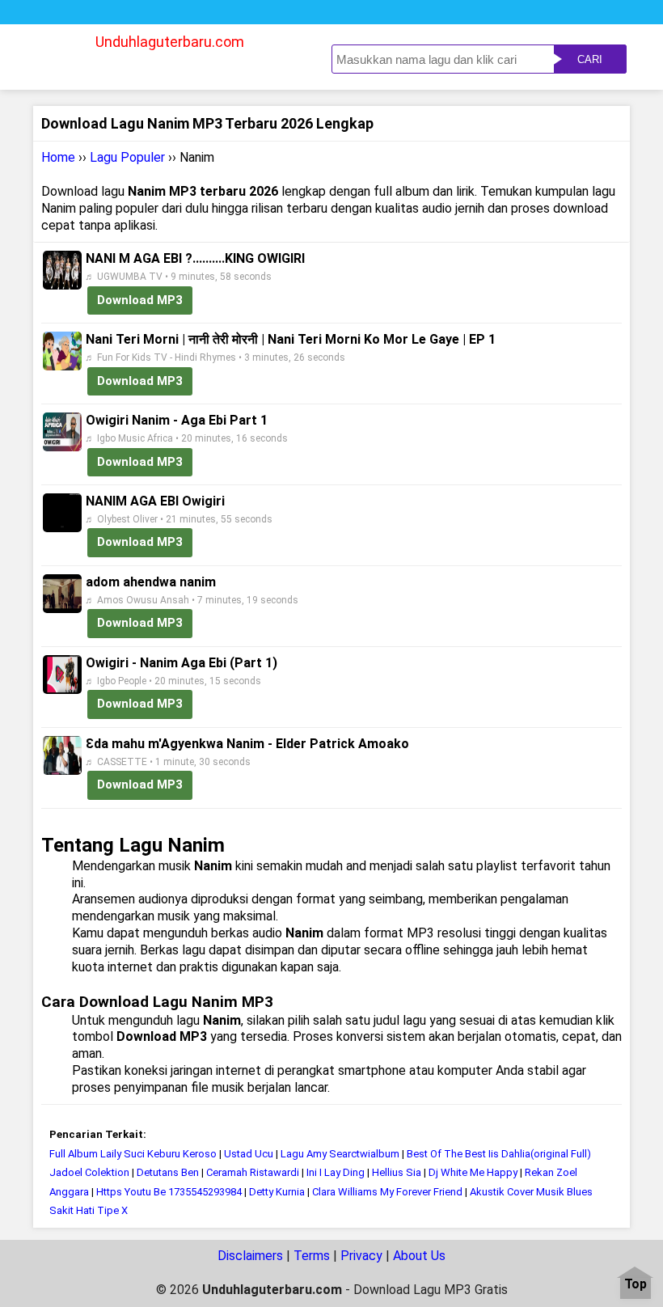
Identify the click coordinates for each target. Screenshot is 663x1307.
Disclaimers (250, 1255)
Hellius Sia (398, 1172)
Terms (311, 1255)
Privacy (361, 1255)
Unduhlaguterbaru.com (169, 41)
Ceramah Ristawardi (252, 1172)
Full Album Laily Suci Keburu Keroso (133, 1154)
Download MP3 (140, 300)
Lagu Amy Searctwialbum (340, 1154)
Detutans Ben (168, 1172)
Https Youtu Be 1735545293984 (169, 1192)
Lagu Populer (127, 157)
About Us (419, 1255)
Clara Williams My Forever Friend (387, 1192)
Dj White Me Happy (473, 1172)
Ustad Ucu (248, 1154)
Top (635, 1285)
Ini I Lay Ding (335, 1172)
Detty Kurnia (277, 1192)
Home (58, 157)
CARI (589, 59)
